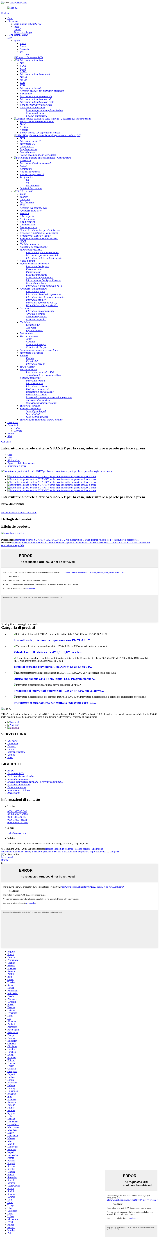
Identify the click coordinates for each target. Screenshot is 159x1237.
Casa (9, 454)
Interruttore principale (42, 851)
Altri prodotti (13, 460)
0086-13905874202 (17, 811)
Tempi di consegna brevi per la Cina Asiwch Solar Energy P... (53, 666)
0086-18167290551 (17, 817)
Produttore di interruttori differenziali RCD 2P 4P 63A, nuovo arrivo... (59, 690)
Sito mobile (97, 848)
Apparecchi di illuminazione (21, 463)
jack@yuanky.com (18, 2)
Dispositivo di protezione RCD (93, 851)
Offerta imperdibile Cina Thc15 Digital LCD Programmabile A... (55, 678)
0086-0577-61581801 (18, 814)
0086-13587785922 (17, 819)
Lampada (114, 851)
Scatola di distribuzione (65, 851)
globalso (49, 848)
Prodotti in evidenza (63, 848)
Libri (9, 457)
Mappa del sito (82, 848)
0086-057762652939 (17, 822)
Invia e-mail (7, 857)
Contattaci (6, 441)
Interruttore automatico (12, 851)
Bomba (4, 860)
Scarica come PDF (27, 512)
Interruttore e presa (16, 466)
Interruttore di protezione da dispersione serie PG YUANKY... (53, 640)
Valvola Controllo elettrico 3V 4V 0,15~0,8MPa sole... (48, 652)
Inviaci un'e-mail (9, 512)
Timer (27, 851)
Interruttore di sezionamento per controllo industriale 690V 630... (55, 702)
